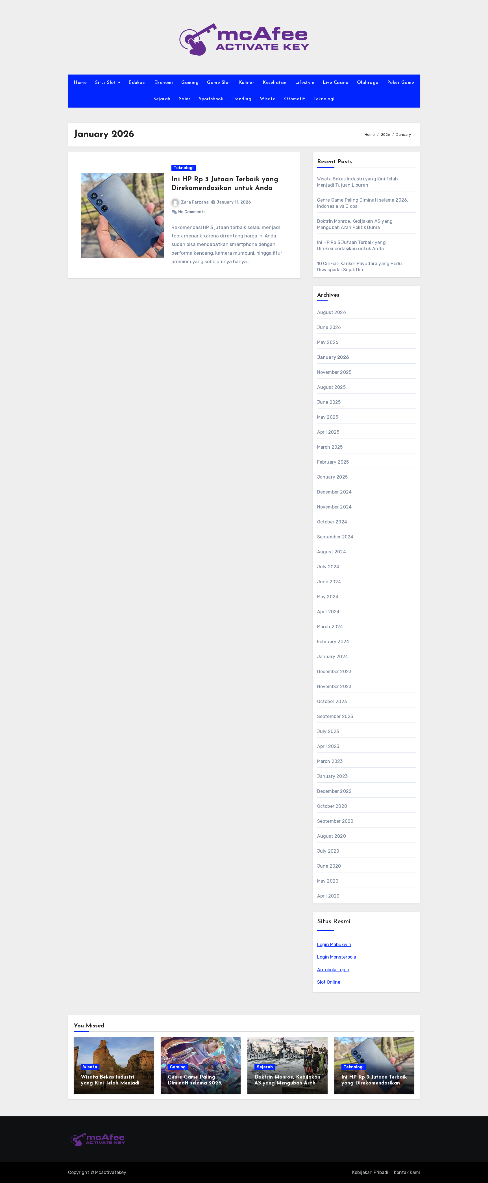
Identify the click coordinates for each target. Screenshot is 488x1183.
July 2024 (328, 566)
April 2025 (328, 432)
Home (80, 82)
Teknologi (324, 99)
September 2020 (335, 821)
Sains (185, 99)
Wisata (268, 99)
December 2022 (334, 791)
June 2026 (329, 327)
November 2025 (334, 372)
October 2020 (332, 806)
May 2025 (327, 417)
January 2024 (332, 656)
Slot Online (328, 982)
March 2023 (330, 761)
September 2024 (335, 537)
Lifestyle (305, 82)
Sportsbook (211, 99)
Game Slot (218, 82)
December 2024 (334, 492)
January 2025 (332, 477)
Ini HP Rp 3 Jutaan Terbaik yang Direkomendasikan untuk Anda (374, 1083)
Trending (241, 99)
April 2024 (328, 611)
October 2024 (332, 522)
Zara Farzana (195, 202)
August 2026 (331, 312)
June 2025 (329, 402)
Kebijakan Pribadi (370, 1172)
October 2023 (332, 701)
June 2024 (329, 581)
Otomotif (294, 99)
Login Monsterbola (336, 957)
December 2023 (334, 671)
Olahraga (368, 82)
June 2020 (329, 866)
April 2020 (328, 896)
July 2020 (328, 851)
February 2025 (333, 462)
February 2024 (333, 641)
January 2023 (332, 776)
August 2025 (331, 387)
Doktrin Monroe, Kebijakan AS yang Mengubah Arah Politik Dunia (287, 1083)
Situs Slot (106, 82)
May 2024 (328, 596)
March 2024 (330, 626)
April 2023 (328, 746)
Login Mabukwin (334, 944)
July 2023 (328, 731)
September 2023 (335, 716)
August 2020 (331, 836)
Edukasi (137, 82)
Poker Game (400, 82)
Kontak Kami (407, 1172)
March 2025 (330, 447)
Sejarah (162, 99)
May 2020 (328, 881)
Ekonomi (163, 82)
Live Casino (335, 82)
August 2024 (331, 552)
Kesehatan (275, 82)
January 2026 (333, 357)
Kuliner (246, 82)
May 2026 (328, 342)
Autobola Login (333, 969)
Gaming (190, 82)
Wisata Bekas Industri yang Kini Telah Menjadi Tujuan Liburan (110, 1083)
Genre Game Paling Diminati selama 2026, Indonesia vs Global (195, 1083)
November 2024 (334, 507)
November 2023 (334, 686)
